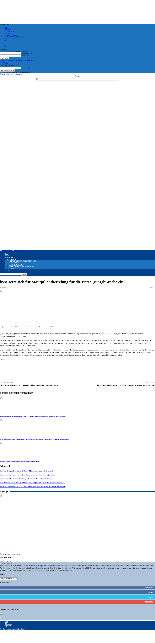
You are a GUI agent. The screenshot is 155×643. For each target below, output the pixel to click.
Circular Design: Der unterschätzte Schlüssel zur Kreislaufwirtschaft (26, 471)
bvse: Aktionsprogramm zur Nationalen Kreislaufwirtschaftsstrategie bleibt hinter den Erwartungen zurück (34, 439)
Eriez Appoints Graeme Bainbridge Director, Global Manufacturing (26, 479)
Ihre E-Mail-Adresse (27, 68)
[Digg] (103, 376)
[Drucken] (20, 376)
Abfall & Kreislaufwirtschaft (22, 261)
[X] (45, 376)
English (12, 268)
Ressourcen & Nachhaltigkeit (22, 266)
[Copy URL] (120, 376)
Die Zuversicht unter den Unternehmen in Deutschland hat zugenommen (28, 475)
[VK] (95, 376)
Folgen (150, 592)
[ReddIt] (79, 376)
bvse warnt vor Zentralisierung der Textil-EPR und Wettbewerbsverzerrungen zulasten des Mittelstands (33, 416)
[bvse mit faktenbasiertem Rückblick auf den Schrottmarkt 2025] (12, 458)
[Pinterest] (62, 376)
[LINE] (112, 376)
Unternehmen (9, 257)
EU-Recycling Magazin (11, 35)
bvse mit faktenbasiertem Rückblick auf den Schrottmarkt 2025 (20, 461)
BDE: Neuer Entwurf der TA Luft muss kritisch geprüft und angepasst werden (29, 385)
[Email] (28, 376)
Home (6, 254)
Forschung (14, 263)
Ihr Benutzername (26, 53)
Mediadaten (8, 30)
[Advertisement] (17, 539)
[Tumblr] (87, 376)
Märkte (7, 256)
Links (6, 28)
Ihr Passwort (25, 56)
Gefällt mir (149, 587)
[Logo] (6, 250)
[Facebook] (37, 376)
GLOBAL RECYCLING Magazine (14, 37)
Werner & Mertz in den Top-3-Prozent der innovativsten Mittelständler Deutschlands (32, 487)
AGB (6, 622)
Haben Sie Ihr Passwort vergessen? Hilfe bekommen (17, 60)
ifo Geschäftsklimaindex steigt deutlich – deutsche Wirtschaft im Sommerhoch (126, 385)
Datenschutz (4, 62)
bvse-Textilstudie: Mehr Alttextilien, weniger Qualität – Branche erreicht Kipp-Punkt (32, 483)
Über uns (7, 33)
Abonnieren (149, 602)
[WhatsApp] (70, 376)
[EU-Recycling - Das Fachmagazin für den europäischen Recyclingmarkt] (1, 614)
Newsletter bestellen (10, 31)
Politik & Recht (16, 265)
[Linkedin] (54, 376)
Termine (7, 270)
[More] (129, 376)
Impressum (8, 626)
